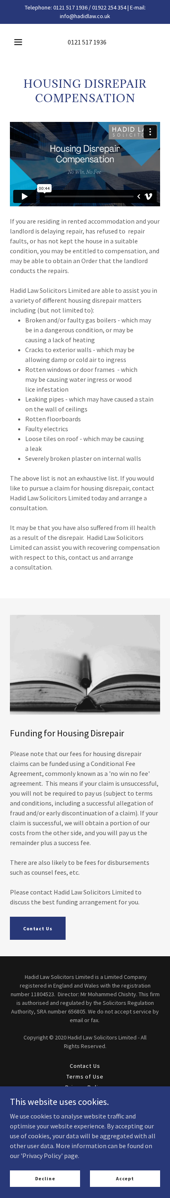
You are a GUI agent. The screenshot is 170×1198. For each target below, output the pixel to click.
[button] (18, 42)
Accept (125, 1178)
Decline (45, 1178)
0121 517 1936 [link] (87, 42)
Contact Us (37, 928)
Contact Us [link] (85, 1066)
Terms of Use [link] (85, 1076)
